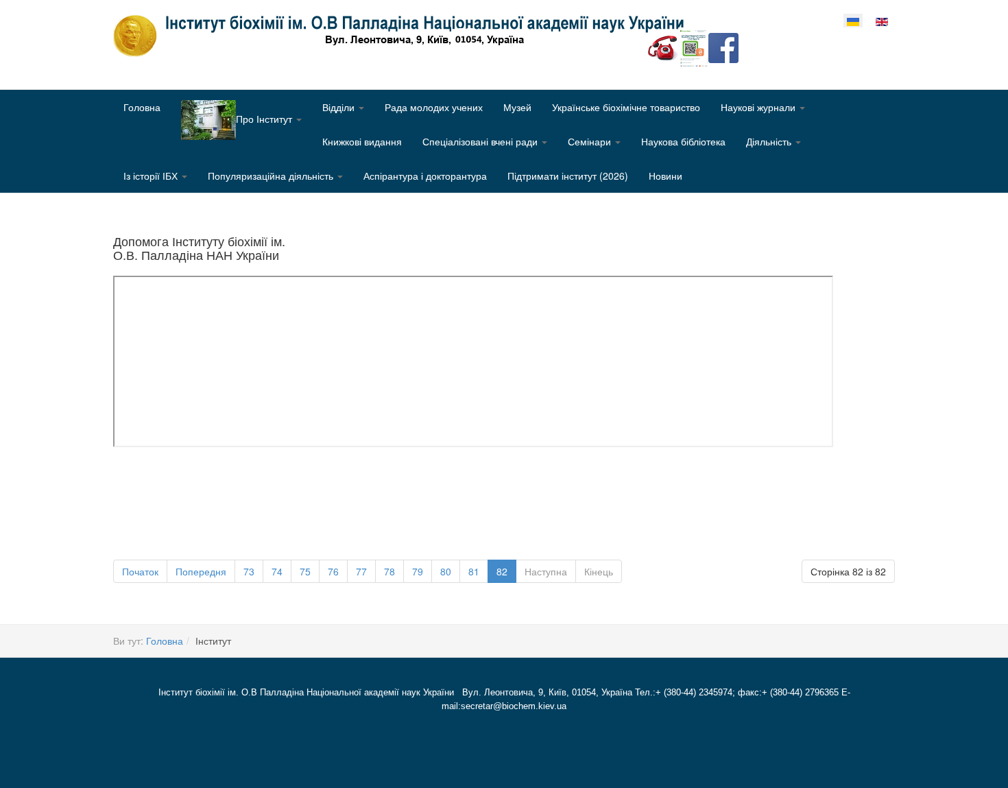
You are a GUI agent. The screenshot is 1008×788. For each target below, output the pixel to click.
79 (417, 571)
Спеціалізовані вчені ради (481, 141)
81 (473, 571)
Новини (665, 175)
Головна (141, 107)
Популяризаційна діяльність (272, 175)
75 (305, 571)
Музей (517, 107)
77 (361, 571)
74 (277, 571)
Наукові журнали (759, 107)
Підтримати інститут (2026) (567, 175)
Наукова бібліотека (683, 141)
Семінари (591, 141)
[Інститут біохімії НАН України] (404, 36)
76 (333, 571)
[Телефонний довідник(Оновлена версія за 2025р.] (663, 46)
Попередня (201, 571)
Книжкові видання (362, 141)
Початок (140, 571)
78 (389, 571)
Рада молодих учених (434, 107)
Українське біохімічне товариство (626, 107)
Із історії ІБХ (151, 175)
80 (445, 571)
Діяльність (770, 141)
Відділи (339, 107)
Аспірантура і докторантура (425, 175)
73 (248, 571)
